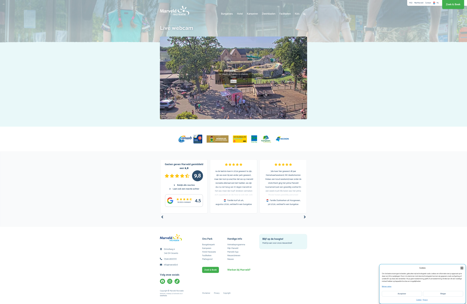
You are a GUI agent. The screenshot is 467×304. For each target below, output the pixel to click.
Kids (297, 14)
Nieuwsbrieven (233, 255)
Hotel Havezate (209, 252)
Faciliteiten (285, 14)
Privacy (425, 300)
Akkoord (233, 81)
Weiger (443, 293)
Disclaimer (206, 293)
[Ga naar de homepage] (174, 10)
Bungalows (227, 14)
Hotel (240, 14)
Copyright (226, 293)
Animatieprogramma (236, 244)
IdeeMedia (163, 295)
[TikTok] (177, 281)
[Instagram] (169, 281)
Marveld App (232, 252)
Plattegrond (207, 259)
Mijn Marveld (232, 248)
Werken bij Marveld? (238, 269)
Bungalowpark (208, 244)
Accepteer (402, 293)
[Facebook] (162, 281)
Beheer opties (386, 286)
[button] (462, 268)
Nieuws (230, 259)
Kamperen (252, 14)
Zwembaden (268, 14)
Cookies (419, 300)
